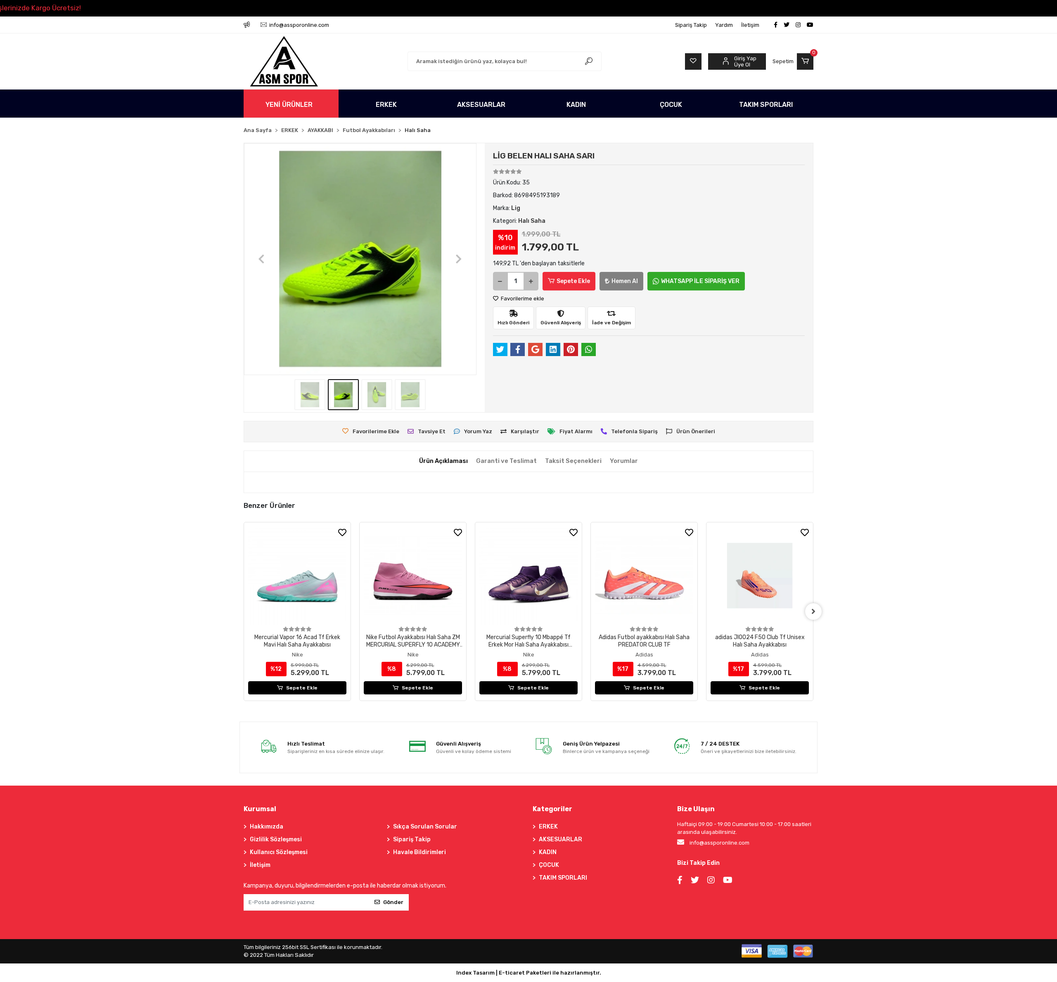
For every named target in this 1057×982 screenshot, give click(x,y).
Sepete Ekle (573, 281)
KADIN (548, 852)
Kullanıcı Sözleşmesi (279, 852)
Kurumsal (260, 809)
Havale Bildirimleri (419, 852)
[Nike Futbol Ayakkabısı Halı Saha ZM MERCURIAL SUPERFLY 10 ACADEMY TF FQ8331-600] (413, 575)
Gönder (393, 902)
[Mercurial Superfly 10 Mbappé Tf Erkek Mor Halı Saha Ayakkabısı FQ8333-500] (528, 575)
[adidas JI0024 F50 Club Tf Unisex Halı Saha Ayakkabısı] (760, 575)
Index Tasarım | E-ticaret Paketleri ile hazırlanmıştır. (528, 973)
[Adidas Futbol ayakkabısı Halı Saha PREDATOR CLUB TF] (644, 575)
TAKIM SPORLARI (563, 877)
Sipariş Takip (691, 25)
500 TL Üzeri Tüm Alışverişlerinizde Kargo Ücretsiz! (182, 8)
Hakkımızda (266, 826)
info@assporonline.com (719, 843)
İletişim (750, 25)
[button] (793, 61)
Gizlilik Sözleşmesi (276, 839)
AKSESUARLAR (560, 839)
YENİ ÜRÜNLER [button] (289, 105)
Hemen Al (624, 281)
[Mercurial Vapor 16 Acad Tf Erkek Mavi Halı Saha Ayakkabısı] (297, 575)
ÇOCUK (549, 865)
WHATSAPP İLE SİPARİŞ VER (700, 281)
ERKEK (548, 826)
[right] (813, 611)
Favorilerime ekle (522, 298)
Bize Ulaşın (696, 809)
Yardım (724, 25)
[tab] (443, 461)
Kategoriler (552, 809)
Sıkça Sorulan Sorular (425, 826)
